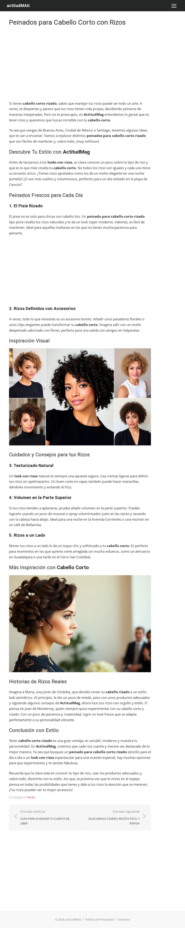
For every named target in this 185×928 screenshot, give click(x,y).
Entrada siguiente (114, 817)
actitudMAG (18, 5)
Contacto (124, 919)
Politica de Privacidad (99, 919)
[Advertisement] (80, 64)
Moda (31, 797)
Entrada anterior (44, 817)
